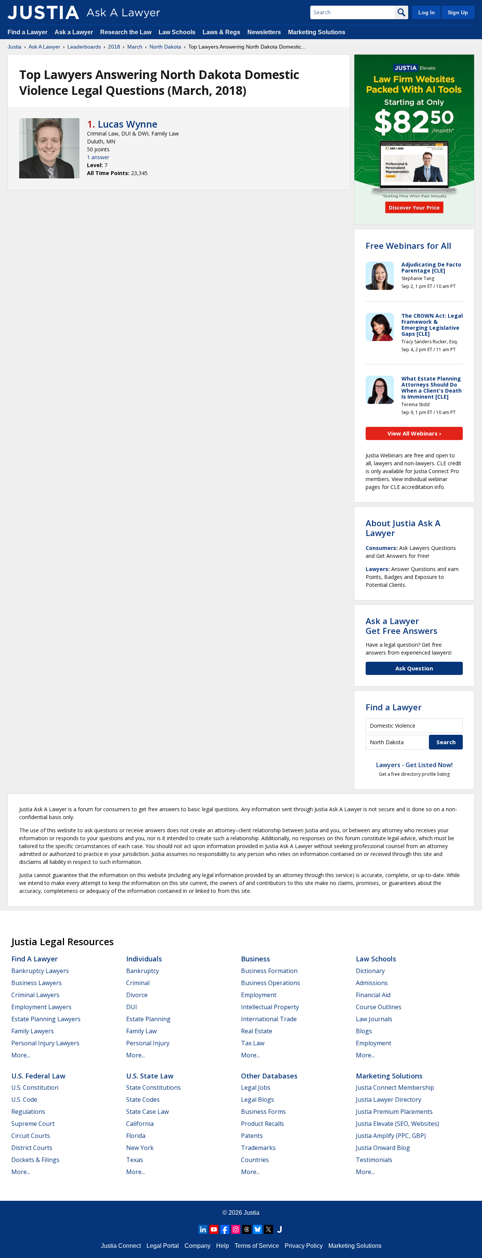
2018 (114, 47)
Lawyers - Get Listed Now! (414, 765)
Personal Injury (147, 1043)
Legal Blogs (257, 1099)
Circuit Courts (30, 1136)
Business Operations (270, 983)
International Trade (269, 1019)
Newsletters (264, 32)
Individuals (144, 958)
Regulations (28, 1111)
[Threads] (246, 1229)
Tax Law (252, 1043)
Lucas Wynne (127, 123)
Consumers (381, 547)
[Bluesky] (257, 1229)
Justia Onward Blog (383, 1148)
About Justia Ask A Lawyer (403, 527)
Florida (135, 1136)
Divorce (137, 995)
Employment (258, 995)
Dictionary (370, 971)
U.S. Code (24, 1099)
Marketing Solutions (316, 32)
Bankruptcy (142, 971)
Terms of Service (257, 1246)
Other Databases (269, 1075)
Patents (252, 1136)
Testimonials (374, 1160)
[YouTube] (213, 1229)
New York (140, 1148)
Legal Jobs (255, 1087)
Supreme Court (33, 1123)
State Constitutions (153, 1087)
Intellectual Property (270, 1007)
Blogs (364, 1031)
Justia (14, 47)
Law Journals (374, 1019)
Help (222, 1246)
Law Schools (177, 32)
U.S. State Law (150, 1075)
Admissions (372, 983)
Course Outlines (378, 1007)
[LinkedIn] (202, 1229)
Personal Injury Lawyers (45, 1043)
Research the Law (125, 32)
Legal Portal (162, 1246)
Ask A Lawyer (44, 47)
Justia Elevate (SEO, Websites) (397, 1123)
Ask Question (414, 668)
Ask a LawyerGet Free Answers (402, 625)
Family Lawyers (32, 1031)
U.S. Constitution (34, 1087)
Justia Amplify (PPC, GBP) (391, 1136)
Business (255, 958)
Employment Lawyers (41, 1007)
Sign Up (458, 12)
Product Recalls (262, 1123)
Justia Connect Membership (395, 1087)
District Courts (31, 1148)
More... (20, 1055)
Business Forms (263, 1111)
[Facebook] (224, 1229)
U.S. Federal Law (38, 1075)
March (134, 47)
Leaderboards (84, 47)
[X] (268, 1229)
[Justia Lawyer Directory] (279, 1229)
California (140, 1123)
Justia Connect (121, 1246)
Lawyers (377, 569)
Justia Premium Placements (394, 1111)
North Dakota (165, 47)
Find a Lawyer (27, 32)
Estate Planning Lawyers (46, 1019)
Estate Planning (148, 1019)
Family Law (141, 1031)
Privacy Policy (304, 1246)
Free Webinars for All (408, 245)
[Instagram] (235, 1229)
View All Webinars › (414, 433)
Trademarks (258, 1148)
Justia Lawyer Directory (388, 1099)
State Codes (143, 1099)
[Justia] (43, 12)
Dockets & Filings (35, 1160)
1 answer (98, 157)
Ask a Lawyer (75, 32)
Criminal (137, 983)
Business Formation (269, 971)
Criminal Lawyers (35, 995)
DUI (131, 1007)
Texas (134, 1160)
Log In (426, 12)
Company (197, 1246)
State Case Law (147, 1111)
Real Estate (256, 1031)
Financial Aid (373, 995)
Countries (255, 1160)
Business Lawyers (36, 983)
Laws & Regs (221, 32)
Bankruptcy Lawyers (40, 971)
